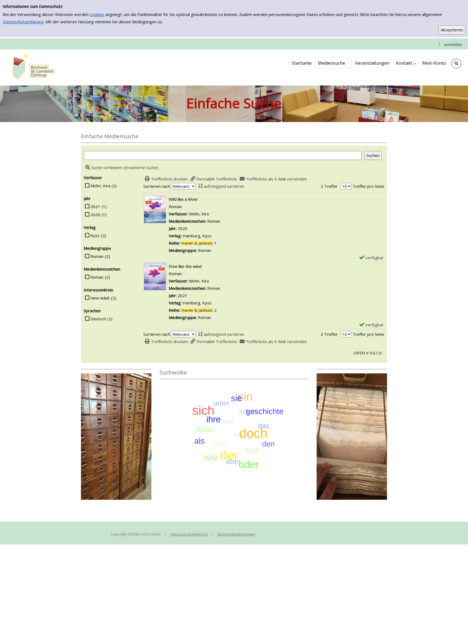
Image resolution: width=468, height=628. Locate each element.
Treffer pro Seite (368, 186)
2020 (95, 214)
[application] (333, 63)
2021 (95, 206)
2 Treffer (329, 186)
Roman (96, 256)
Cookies (97, 14)
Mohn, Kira (100, 185)
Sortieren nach (156, 186)
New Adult (100, 298)
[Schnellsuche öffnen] (456, 63)
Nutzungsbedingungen (236, 534)
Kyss (95, 235)
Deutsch (98, 318)
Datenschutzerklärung (23, 21)
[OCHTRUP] (32, 67)
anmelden (453, 44)
